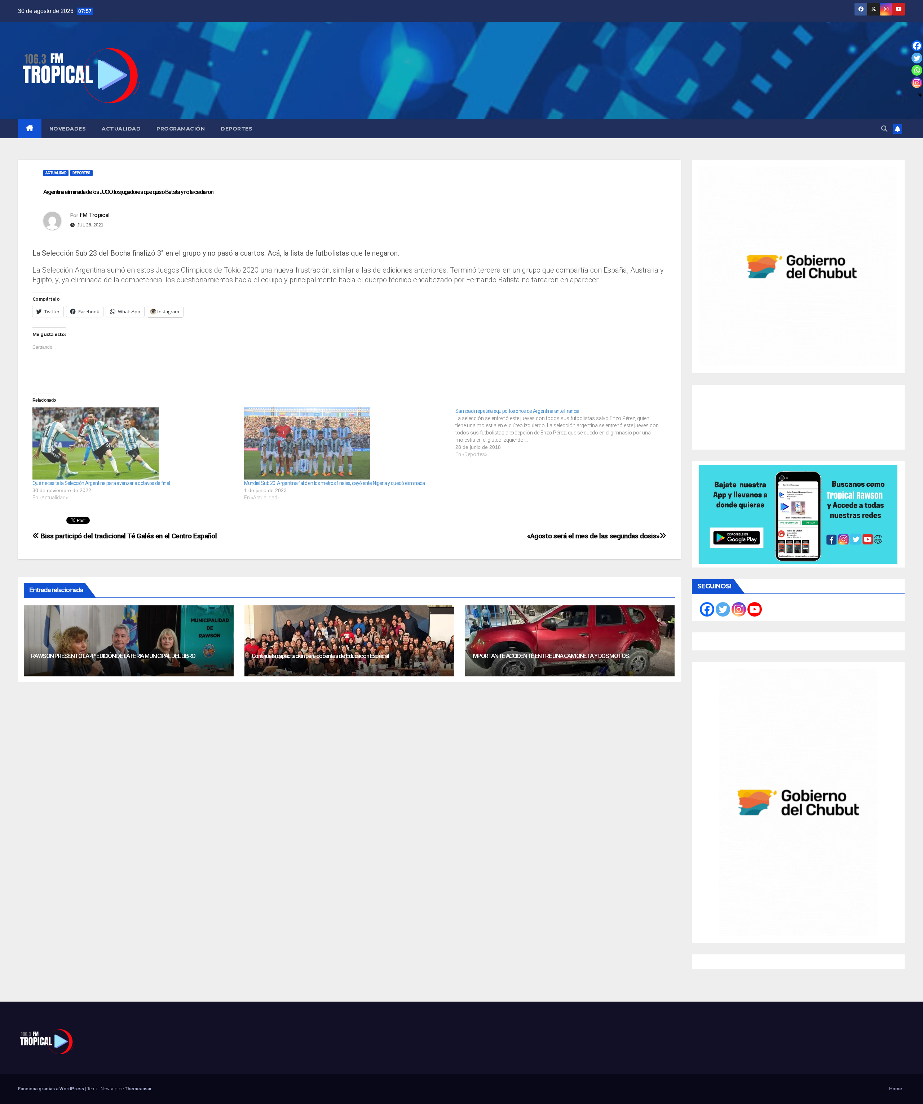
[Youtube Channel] (754, 609)
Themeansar (138, 1088)
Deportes (236, 128)
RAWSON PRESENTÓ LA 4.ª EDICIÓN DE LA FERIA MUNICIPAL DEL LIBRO (113, 655)
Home (895, 1088)
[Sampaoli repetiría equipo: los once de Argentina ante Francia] (561, 432)
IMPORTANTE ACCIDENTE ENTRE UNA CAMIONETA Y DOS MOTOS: (551, 655)
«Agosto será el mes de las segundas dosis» (593, 536)
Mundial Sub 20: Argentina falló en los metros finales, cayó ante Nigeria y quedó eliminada (334, 483)
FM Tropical (94, 214)
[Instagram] (916, 82)
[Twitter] (916, 58)
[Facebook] (916, 45)
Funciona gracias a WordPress (51, 1088)
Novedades (67, 128)
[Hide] (920, 95)
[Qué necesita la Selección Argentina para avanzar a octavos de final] (134, 443)
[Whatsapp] (916, 70)
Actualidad (121, 128)
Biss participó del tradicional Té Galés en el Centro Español (128, 536)
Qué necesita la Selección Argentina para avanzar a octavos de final (101, 483)
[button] (884, 128)
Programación (180, 128)
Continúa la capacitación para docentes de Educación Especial (320, 655)
